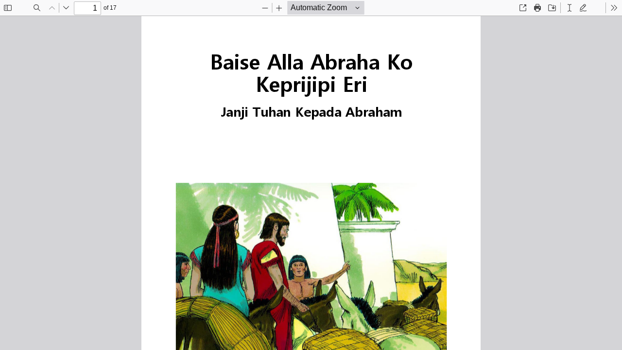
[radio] (569, 8)
